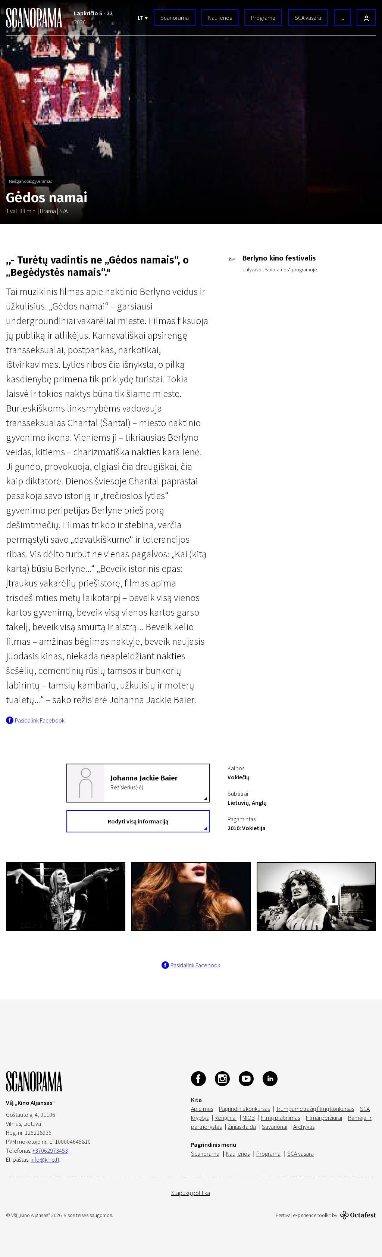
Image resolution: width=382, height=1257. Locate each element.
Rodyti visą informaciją (138, 821)
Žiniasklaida (242, 1126)
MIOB (248, 1117)
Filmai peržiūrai (324, 1117)
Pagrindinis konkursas (244, 1108)
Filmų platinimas (280, 1117)
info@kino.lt (45, 1159)
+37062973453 (50, 1150)
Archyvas (303, 1126)
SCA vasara (308, 17)
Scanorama (174, 17)
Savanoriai (274, 1126)
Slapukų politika (190, 1192)
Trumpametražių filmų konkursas (315, 1108)
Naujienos (220, 17)
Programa (263, 17)
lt (141, 17)
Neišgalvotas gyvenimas (30, 181)
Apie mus (202, 1108)
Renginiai (226, 1117)
